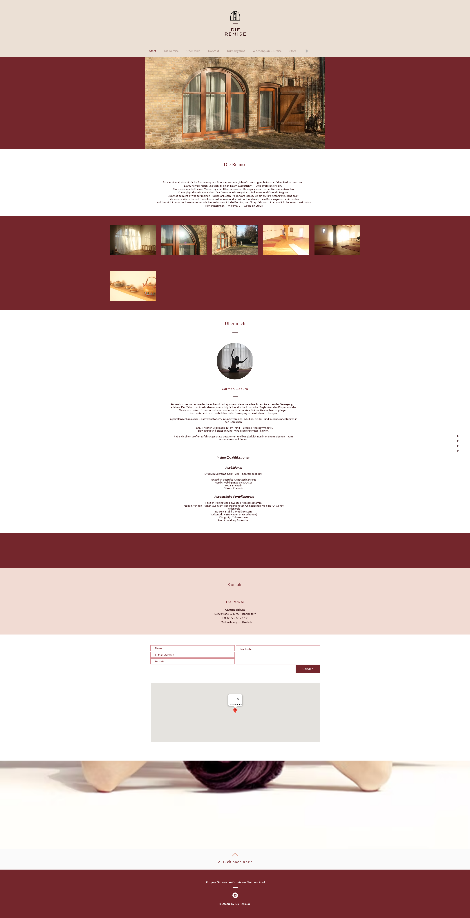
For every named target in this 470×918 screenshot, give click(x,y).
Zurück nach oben (235, 862)
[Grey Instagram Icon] (306, 51)
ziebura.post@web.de (239, 622)
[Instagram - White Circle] (235, 895)
